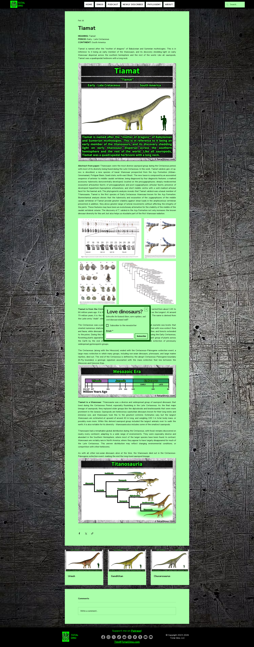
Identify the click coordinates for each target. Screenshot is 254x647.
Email (109, 331)
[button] (146, 309)
